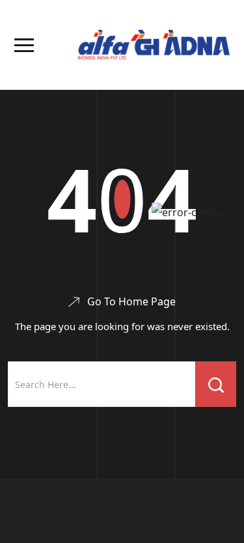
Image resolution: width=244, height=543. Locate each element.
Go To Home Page (131, 301)
